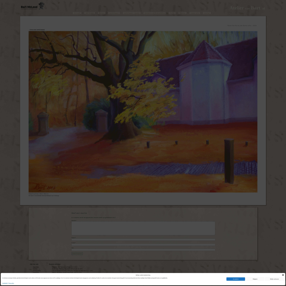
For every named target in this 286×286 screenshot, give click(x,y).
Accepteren (236, 279)
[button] (283, 275)
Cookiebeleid (5, 283)
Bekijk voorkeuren (274, 279)
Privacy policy (11, 283)
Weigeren (255, 279)
